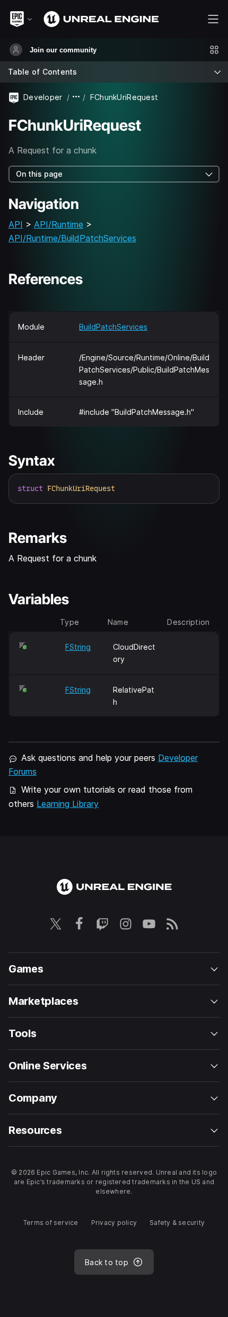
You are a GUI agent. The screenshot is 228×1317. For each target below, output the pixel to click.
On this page (39, 173)
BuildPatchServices (113, 326)
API (15, 224)
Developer (43, 97)
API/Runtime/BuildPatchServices (72, 238)
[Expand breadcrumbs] (76, 97)
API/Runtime (58, 224)
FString (78, 646)
